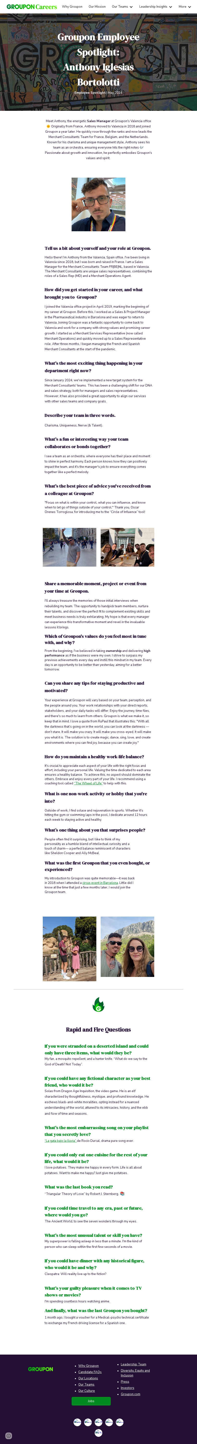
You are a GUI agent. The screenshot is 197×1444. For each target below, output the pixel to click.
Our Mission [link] (97, 7)
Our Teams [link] (120, 7)
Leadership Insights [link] (153, 7)
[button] (8, 1435)
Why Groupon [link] (72, 7)
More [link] (182, 7)
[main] (98, 62)
